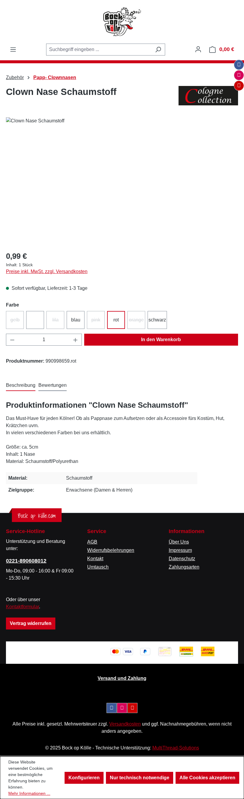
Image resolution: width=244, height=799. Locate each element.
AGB (92, 541)
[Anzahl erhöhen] (75, 340)
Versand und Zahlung (122, 678)
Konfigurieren (84, 777)
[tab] (20, 385)
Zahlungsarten (184, 566)
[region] (122, 181)
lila (58, 321)
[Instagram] (239, 75)
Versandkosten (125, 723)
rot (116, 319)
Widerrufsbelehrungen (110, 550)
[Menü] (13, 50)
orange (137, 321)
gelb (17, 321)
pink (98, 321)
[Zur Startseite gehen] (122, 21)
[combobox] (98, 50)
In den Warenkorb (161, 339)
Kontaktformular (22, 606)
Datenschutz (182, 558)
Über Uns (179, 541)
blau (75, 319)
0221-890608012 (26, 561)
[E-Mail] (239, 85)
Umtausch (98, 566)
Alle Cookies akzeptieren (207, 777)
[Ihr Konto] (198, 49)
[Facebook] (239, 65)
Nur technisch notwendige (139, 777)
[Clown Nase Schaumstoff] (122, 181)
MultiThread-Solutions (175, 747)
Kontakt (95, 558)
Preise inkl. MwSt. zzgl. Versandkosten (46, 271)
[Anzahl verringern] (12, 340)
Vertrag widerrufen (30, 623)
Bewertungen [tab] (52, 385)
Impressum (180, 550)
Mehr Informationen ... (29, 793)
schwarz (157, 319)
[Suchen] (158, 50)
